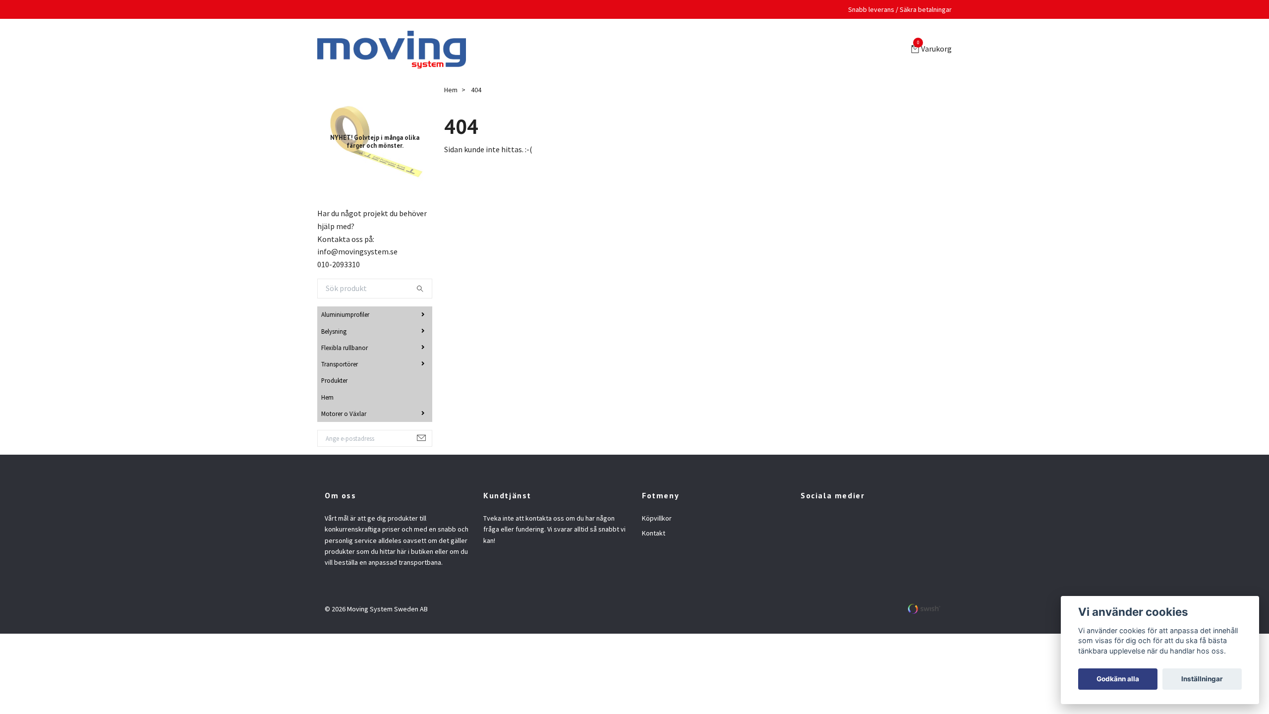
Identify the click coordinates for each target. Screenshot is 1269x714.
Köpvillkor (657, 520)
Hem (327, 399)
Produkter (334, 382)
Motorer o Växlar (343, 415)
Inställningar (1202, 679)
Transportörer (339, 366)
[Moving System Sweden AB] (395, 50)
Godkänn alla (1117, 679)
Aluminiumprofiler (345, 316)
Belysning (333, 333)
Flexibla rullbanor (344, 350)
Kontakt (653, 535)
